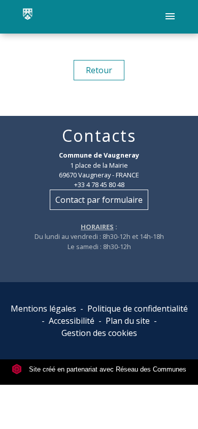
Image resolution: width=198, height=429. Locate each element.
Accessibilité (71, 320)
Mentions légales (43, 308)
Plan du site (128, 320)
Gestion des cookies (99, 333)
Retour (99, 70)
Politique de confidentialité (137, 308)
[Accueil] (28, 17)
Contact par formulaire (99, 199)
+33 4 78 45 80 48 (99, 184)
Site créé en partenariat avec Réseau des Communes (106, 369)
